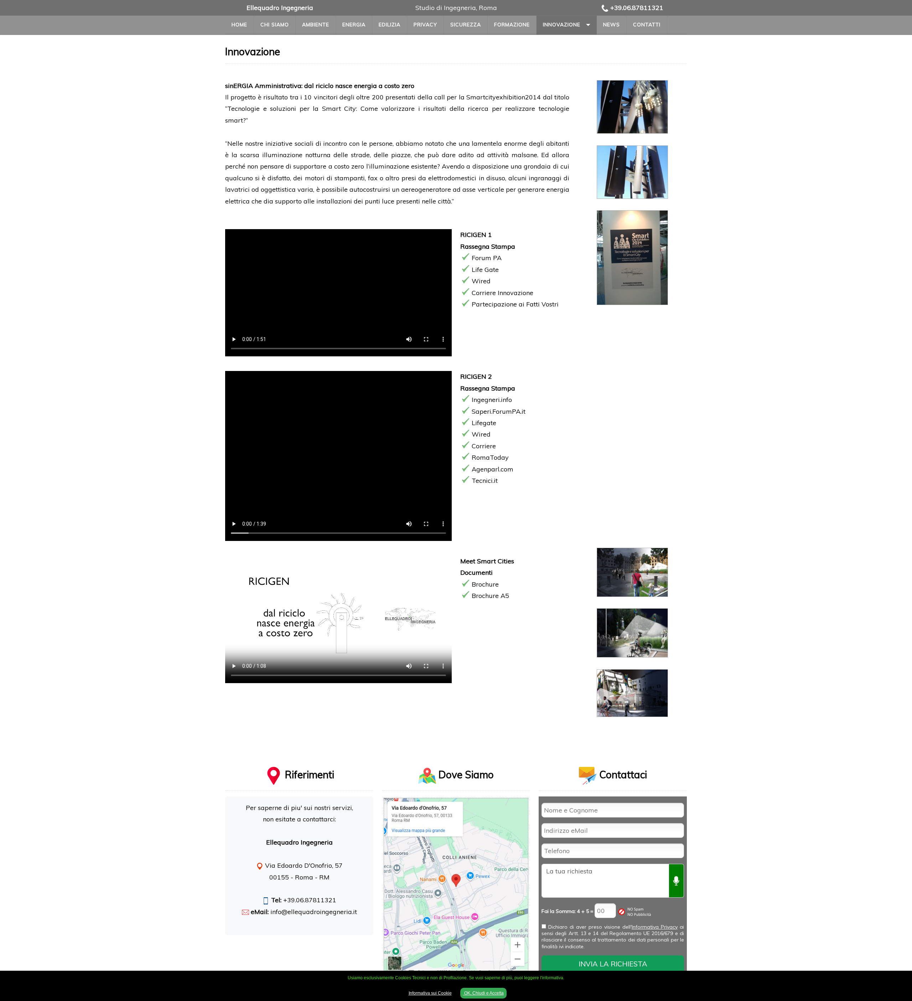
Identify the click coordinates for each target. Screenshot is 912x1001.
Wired (481, 281)
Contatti (646, 24)
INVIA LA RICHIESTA (613, 963)
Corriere (484, 446)
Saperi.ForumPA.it (498, 411)
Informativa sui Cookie (430, 993)
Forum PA (487, 258)
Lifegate (484, 423)
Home (239, 24)
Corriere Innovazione (502, 293)
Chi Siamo (274, 24)
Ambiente (315, 24)
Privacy (425, 24)
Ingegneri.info (492, 400)
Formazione (512, 24)
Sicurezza (465, 24)
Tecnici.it (485, 480)
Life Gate (485, 269)
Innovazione (561, 24)
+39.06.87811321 (636, 8)
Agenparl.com (492, 469)
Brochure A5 (490, 596)
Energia (354, 24)
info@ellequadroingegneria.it (313, 912)
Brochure (485, 584)
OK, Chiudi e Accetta (483, 993)
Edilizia (389, 24)
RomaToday (490, 457)
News (611, 24)
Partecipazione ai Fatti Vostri (515, 304)
